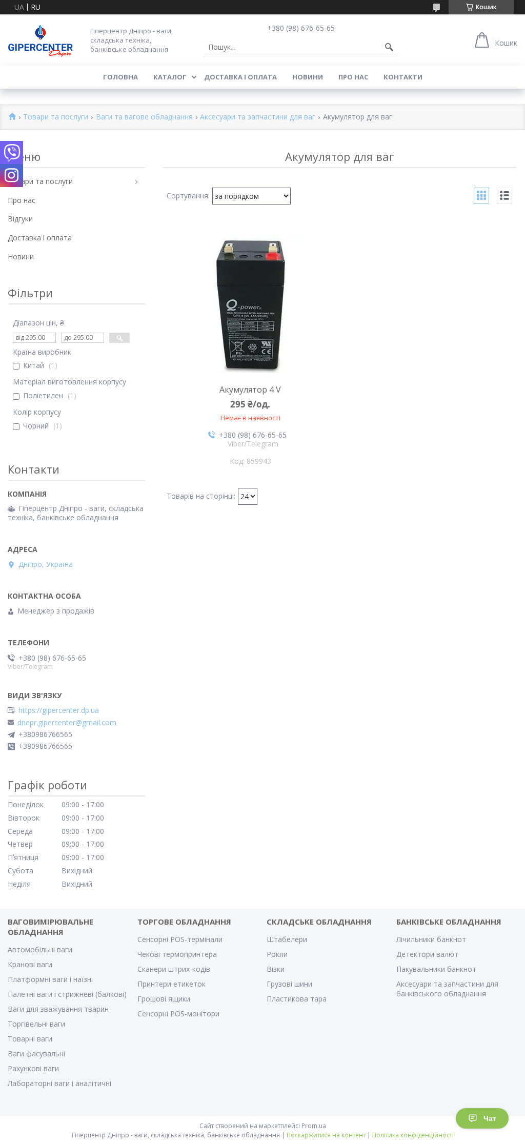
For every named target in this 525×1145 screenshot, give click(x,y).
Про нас (353, 76)
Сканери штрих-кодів (173, 969)
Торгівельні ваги (36, 1024)
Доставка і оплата (240, 76)
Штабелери (287, 939)
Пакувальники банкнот (436, 969)
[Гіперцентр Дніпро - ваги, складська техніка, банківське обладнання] (40, 39)
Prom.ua (313, 1125)
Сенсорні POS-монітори (178, 1013)
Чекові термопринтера (177, 954)
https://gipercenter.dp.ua (58, 710)
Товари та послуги (55, 117)
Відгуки (20, 218)
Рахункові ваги (33, 1068)
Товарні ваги (30, 1039)
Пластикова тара (297, 999)
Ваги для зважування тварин (58, 1009)
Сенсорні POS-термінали (180, 939)
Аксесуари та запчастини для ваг (257, 117)
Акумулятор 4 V (250, 389)
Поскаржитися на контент (326, 1135)
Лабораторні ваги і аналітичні (59, 1083)
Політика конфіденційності (413, 1135)
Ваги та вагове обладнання (144, 117)
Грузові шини (289, 984)
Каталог (170, 76)
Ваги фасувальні (36, 1053)
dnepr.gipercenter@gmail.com (66, 722)
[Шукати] (389, 47)
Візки (276, 969)
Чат (489, 1118)
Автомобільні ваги (40, 949)
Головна (120, 76)
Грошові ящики (163, 999)
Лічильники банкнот (431, 939)
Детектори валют (427, 954)
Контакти (402, 76)
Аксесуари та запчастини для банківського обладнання (447, 988)
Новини (307, 76)
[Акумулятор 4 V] (251, 304)
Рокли (277, 954)
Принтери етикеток (171, 984)
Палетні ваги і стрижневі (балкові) (67, 994)
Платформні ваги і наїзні (50, 979)
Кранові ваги (30, 964)
